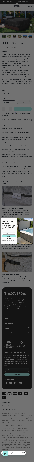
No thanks (9, 238)
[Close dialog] (32, 218)
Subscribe (9, 236)
